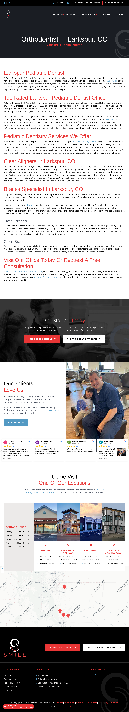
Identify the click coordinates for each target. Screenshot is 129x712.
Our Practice (58, 14)
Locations (120, 14)
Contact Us (9, 690)
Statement (114, 703)
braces (30, 205)
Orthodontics (71, 14)
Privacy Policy (69, 703)
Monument (39, 492)
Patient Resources (106, 14)
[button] (127, 450)
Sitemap (60, 703)
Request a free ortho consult (46, 277)
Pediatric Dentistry (88, 14)
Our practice (112, 81)
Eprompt (74, 707)
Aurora (52, 492)
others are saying (51, 410)
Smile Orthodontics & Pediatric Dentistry (24, 271)
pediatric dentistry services (85, 141)
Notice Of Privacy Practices (86, 703)
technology (110, 119)
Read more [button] (71, 458)
